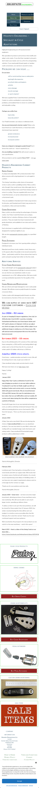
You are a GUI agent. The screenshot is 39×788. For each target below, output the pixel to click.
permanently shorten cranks (18, 234)
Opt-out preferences (11, 785)
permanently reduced (24, 268)
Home (13, 14)
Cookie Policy (29, 760)
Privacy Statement (23, 785)
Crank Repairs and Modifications (14, 284)
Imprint (31, 785)
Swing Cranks (7, 171)
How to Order (9, 755)
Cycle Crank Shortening (11, 265)
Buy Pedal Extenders (19, 671)
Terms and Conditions (29, 755)
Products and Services (28, 14)
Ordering (27, 21)
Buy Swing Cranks (19, 596)
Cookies (29, 757)
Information (27, 18)
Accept (19, 781)
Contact (13, 21)
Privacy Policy (9, 757)
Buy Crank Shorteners (19, 639)
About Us (13, 18)
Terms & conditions (9, 760)
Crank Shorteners (9, 209)
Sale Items (13, 25)
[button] (36, 763)
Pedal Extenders (8, 240)
